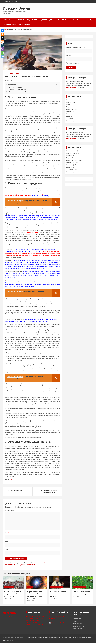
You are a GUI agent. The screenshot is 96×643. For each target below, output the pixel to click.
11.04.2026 (76, 596)
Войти (71, 67)
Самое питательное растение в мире (81, 592)
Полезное (66, 20)
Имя (7, 533)
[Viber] (3, 49)
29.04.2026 (53, 598)
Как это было (9, 20)
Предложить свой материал (35, 618)
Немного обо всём (72, 109)
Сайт (6, 549)
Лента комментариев (79, 626)
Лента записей (77, 624)
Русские (21, 20)
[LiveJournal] (3, 45)
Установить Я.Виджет (33, 620)
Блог (4, 640)
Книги (57, 20)
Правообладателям (70, 638)
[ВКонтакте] (3, 30)
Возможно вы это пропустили (17, 574)
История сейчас (71, 100)
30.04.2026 (30, 601)
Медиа (75, 20)
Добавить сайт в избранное (35, 616)
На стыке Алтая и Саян (15, 490)
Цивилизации (46, 20)
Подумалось (32, 20)
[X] (3, 38)
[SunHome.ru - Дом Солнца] (58, 623)
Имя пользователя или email (75, 47)
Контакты (10, 640)
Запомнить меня (73, 63)
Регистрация (24, 24)
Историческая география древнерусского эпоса (49, 491)
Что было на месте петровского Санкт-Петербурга (13, 593)
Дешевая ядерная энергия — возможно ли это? (59, 593)
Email (7, 541)
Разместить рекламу (32, 622)
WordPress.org (77, 629)
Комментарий (10, 510)
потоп (11, 479)
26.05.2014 (8, 80)
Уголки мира (70, 118)
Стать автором (10, 24)
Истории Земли (16, 8)
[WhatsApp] (3, 53)
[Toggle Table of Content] (56, 84)
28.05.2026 (7, 598)
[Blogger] (3, 41)
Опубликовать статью (56, 638)
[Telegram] (3, 56)
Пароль (68, 55)
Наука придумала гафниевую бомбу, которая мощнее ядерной (35, 595)
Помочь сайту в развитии (34, 624)
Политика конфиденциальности (36, 638)
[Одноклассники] (3, 34)
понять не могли (71, 87)
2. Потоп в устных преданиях (17, 89)
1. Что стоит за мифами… (15, 87)
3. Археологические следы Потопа (18, 91)
